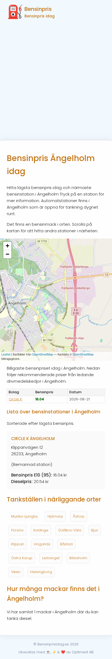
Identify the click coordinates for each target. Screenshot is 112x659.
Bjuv (94, 530)
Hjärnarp (55, 516)
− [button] (7, 254)
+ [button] (7, 245)
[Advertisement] (56, 82)
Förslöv (17, 530)
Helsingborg (41, 572)
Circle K (15, 399)
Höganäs (42, 544)
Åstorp (79, 516)
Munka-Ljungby (24, 516)
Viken (15, 572)
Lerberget (51, 558)
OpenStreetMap (42, 354)
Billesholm (78, 558)
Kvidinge (40, 530)
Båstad (66, 544)
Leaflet (5, 354)
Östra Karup (21, 558)
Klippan (17, 544)
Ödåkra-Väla (69, 530)
